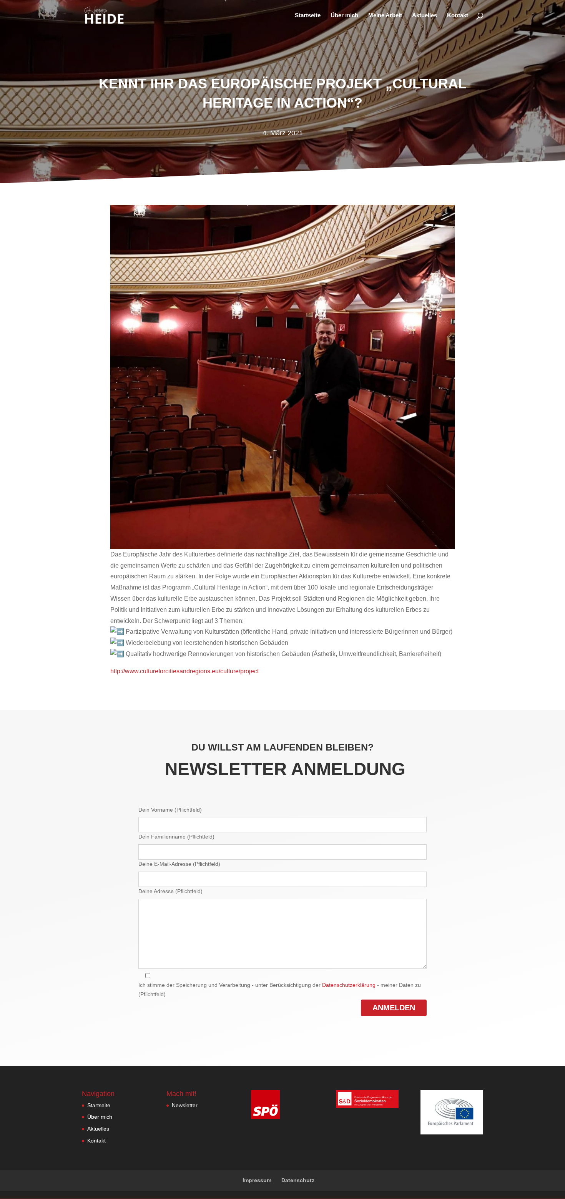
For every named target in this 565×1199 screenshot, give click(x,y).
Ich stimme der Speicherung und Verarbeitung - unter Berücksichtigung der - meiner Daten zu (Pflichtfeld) (279, 989)
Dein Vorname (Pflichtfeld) (170, 810)
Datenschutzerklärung (349, 985)
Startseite (308, 15)
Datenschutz (297, 1180)
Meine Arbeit (385, 15)
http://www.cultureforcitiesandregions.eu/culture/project (184, 671)
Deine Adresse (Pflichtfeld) (170, 891)
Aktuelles (424, 15)
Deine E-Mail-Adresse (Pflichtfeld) (179, 864)
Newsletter (185, 1105)
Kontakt (457, 15)
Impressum (257, 1180)
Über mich (344, 15)
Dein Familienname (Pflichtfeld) (176, 837)
